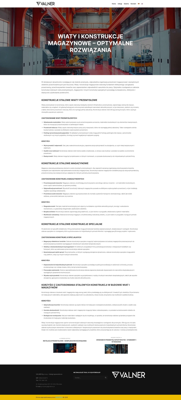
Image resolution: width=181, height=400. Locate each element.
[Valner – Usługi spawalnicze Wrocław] (45, 3)
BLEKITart (59, 397)
